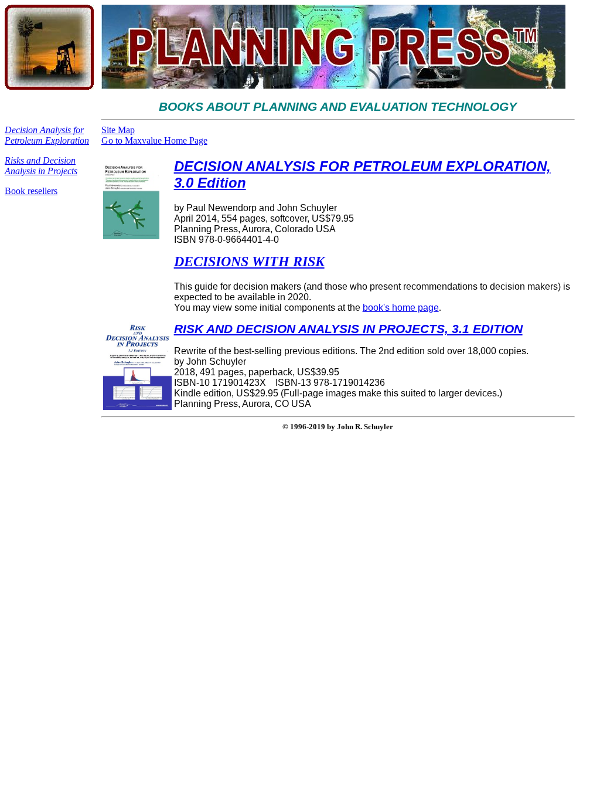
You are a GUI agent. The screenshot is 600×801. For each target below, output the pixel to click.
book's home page (401, 308)
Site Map (118, 130)
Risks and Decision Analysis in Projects (41, 165)
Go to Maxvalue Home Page (154, 140)
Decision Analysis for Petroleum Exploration (47, 135)
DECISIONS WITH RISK (249, 261)
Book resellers (31, 191)
